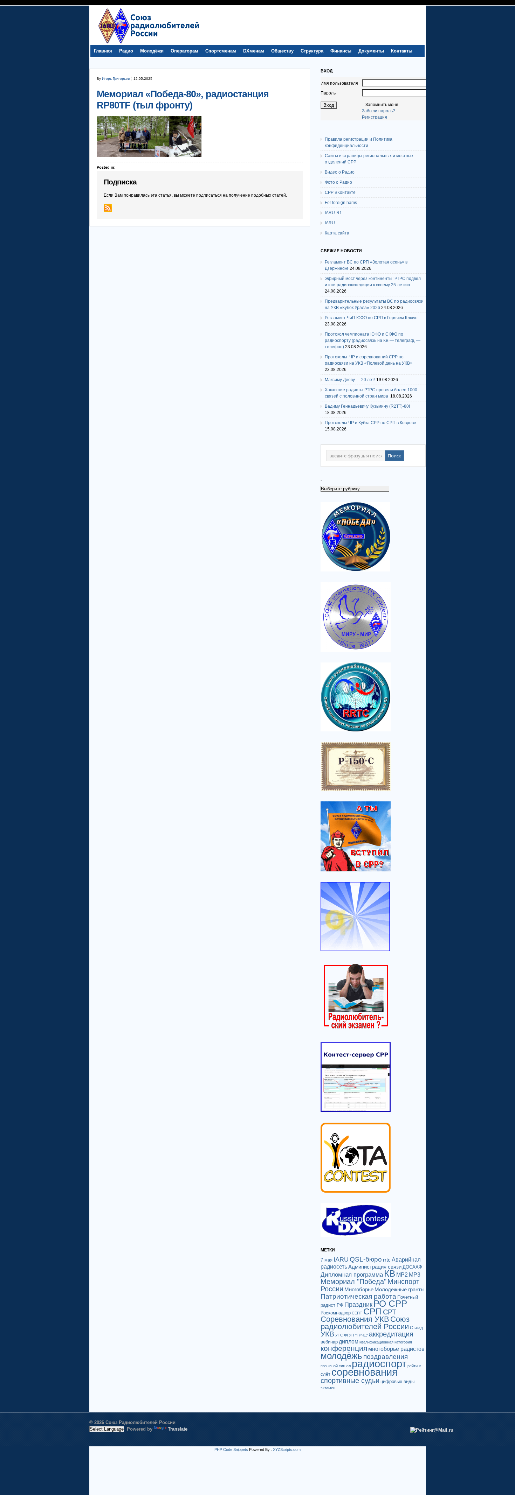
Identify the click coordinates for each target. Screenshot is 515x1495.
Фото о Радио (338, 182)
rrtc (387, 1260)
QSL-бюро (366, 1259)
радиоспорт (379, 1363)
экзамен (328, 1388)
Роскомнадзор (336, 1312)
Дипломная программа (352, 1274)
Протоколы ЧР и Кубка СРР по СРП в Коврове (370, 422)
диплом (348, 1341)
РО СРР (390, 1303)
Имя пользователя (339, 83)
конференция (344, 1348)
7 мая (326, 1260)
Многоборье (358, 1289)
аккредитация (391, 1334)
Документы (371, 51)
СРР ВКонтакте (340, 192)
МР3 (414, 1275)
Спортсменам (220, 51)
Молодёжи (152, 51)
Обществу (282, 51)
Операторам (184, 51)
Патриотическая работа (358, 1296)
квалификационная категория (385, 1342)
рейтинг (414, 1366)
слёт (325, 1374)
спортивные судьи (350, 1380)
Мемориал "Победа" (353, 1281)
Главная (103, 51)
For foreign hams (341, 202)
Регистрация (374, 117)
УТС (339, 1335)
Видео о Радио (340, 172)
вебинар (329, 1342)
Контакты (401, 51)
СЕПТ (357, 1313)
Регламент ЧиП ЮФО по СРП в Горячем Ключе (371, 317)
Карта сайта (337, 233)
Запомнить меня (381, 104)
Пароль (328, 93)
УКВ (327, 1334)
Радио (126, 51)
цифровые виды (397, 1381)
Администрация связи (374, 1267)
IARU (330, 222)
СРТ (389, 1312)
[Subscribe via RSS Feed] (108, 208)
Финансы (340, 51)
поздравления (385, 1356)
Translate (177, 1429)
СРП (372, 1311)
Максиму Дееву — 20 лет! (350, 379)
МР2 (402, 1275)
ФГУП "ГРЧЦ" (356, 1335)
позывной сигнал (336, 1366)
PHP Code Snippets (231, 1449)
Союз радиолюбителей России (365, 1323)
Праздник (358, 1304)
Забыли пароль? (378, 110)
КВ (389, 1273)
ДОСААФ (412, 1267)
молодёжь (341, 1356)
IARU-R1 (333, 212)
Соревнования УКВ (355, 1319)
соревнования (364, 1372)
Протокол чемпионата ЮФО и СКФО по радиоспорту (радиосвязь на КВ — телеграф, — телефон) (372, 340)
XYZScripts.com (287, 1449)
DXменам (253, 51)
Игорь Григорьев (116, 78)
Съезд (416, 1327)
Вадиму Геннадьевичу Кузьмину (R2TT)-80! (367, 406)
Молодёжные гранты (400, 1289)
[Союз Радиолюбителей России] (148, 43)
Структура (312, 51)
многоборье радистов (396, 1349)
